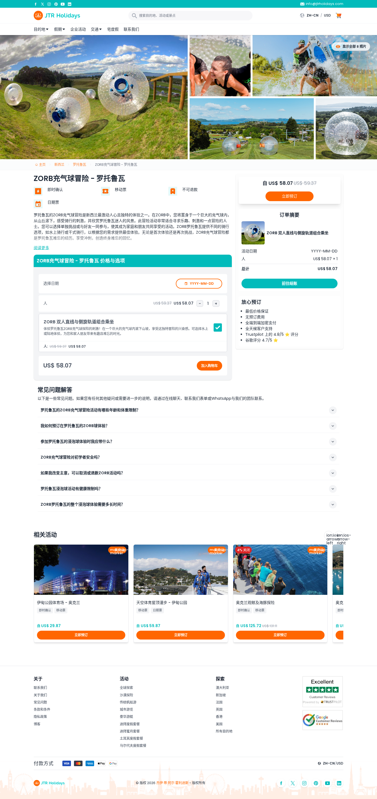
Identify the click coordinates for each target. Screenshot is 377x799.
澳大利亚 (222, 687)
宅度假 (113, 29)
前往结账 (289, 283)
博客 (37, 724)
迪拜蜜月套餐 (130, 731)
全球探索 (126, 687)
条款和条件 (42, 709)
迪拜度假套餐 (130, 724)
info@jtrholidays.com (324, 3)
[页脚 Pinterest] (316, 783)
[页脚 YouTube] (327, 783)
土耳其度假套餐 (131, 738)
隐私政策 (40, 716)
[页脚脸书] (281, 783)
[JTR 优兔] (63, 4)
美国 (219, 724)
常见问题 (40, 702)
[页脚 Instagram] (304, 783)
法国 (219, 702)
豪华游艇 (126, 716)
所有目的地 (224, 731)
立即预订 (289, 196)
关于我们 (40, 695)
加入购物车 (209, 365)
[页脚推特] (292, 783)
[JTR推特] (42, 4)
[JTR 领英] (69, 4)
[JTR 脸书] (36, 4)
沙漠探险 (126, 695)
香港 (219, 716)
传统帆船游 (128, 702)
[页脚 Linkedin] (339, 783)
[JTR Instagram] (49, 4)
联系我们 (131, 29)
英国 (219, 709)
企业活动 (78, 29)
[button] (317, 15)
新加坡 (221, 695)
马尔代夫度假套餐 (133, 745)
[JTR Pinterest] (56, 4)
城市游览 (126, 709)
